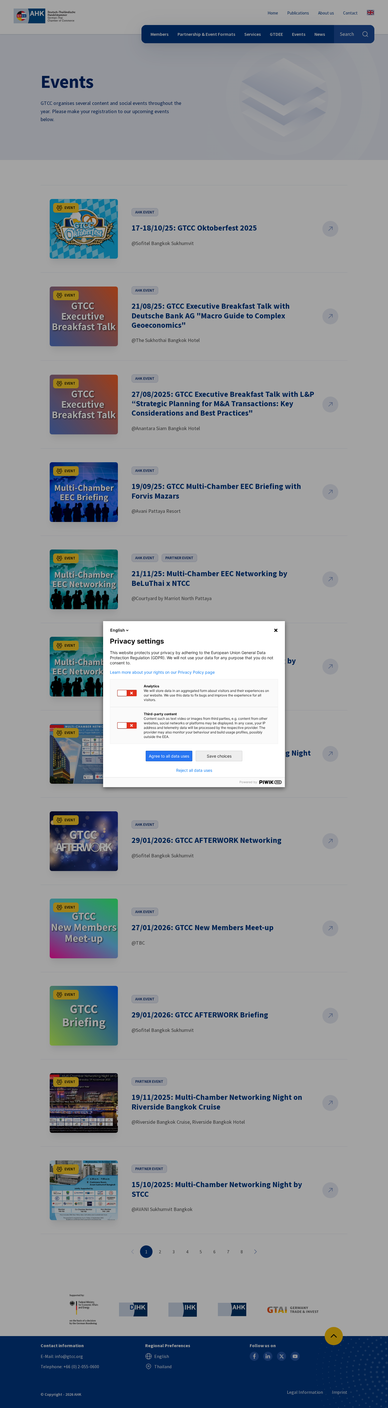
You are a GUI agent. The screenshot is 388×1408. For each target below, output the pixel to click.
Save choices (219, 756)
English (117, 630)
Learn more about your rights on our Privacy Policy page (162, 672)
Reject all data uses (194, 770)
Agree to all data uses (169, 756)
